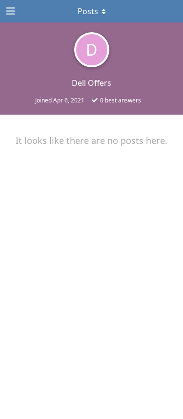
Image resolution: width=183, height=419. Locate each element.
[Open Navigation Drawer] (10, 11)
